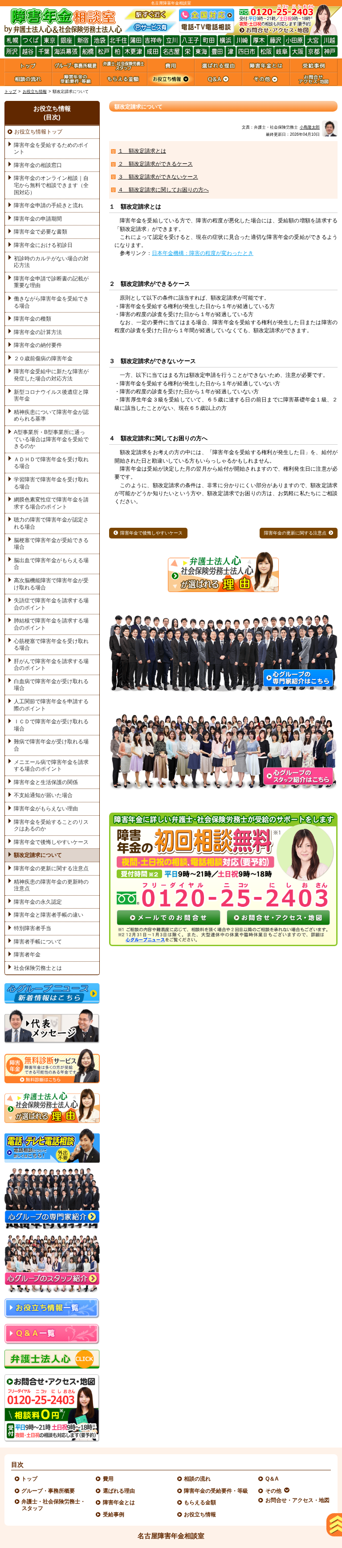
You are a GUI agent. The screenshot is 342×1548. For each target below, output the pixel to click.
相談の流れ (197, 1479)
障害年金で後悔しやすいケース (151, 532)
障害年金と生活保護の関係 (46, 782)
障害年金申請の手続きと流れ (48, 205)
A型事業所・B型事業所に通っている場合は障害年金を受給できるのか (51, 439)
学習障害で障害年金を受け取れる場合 (51, 483)
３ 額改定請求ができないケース (158, 177)
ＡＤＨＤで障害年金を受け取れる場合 (51, 463)
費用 (108, 1479)
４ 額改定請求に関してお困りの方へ (163, 190)
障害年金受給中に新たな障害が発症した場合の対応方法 (51, 375)
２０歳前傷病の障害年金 (43, 358)
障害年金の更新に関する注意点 (295, 532)
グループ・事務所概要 (48, 1491)
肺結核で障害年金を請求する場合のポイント (51, 624)
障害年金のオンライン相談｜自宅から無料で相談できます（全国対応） (51, 185)
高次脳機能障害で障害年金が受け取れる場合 (51, 584)
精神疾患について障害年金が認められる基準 (51, 415)
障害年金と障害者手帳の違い (48, 915)
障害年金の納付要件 (38, 345)
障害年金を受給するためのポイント (51, 148)
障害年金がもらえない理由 (46, 808)
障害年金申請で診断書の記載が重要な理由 (51, 282)
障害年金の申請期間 (38, 219)
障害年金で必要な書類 (40, 232)
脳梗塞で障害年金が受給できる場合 (51, 544)
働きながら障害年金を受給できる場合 (51, 302)
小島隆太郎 (310, 127)
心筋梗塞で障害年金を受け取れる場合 (51, 644)
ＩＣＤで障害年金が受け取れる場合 (51, 725)
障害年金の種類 (32, 319)
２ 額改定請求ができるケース (155, 164)
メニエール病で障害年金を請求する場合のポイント (51, 765)
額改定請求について (38, 855)
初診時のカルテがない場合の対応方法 (51, 262)
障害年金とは (119, 1502)
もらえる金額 (200, 1502)
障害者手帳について (38, 942)
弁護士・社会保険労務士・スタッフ (54, 1504)
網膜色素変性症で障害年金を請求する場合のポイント (51, 503)
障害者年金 (27, 954)
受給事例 (113, 1514)
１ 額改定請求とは (142, 151)
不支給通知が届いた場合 (43, 795)
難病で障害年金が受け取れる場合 (51, 745)
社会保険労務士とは (38, 968)
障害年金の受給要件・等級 (216, 1491)
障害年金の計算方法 (38, 332)
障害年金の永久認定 (38, 902)
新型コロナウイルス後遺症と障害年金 (51, 395)
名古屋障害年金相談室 (171, 1535)
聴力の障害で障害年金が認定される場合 (51, 523)
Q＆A (272, 1479)
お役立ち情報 (35, 91)
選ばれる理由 (119, 1491)
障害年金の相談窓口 (38, 165)
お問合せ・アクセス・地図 (298, 1500)
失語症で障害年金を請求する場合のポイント (51, 604)
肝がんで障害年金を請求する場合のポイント (51, 665)
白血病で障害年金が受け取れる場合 (51, 685)
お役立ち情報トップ (38, 132)
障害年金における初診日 (43, 245)
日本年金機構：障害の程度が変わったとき (202, 253)
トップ (10, 91)
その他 (273, 1491)
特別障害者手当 (32, 928)
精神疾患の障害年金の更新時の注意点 (51, 885)
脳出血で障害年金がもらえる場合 (51, 564)
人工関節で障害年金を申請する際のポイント (51, 705)
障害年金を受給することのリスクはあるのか (51, 825)
